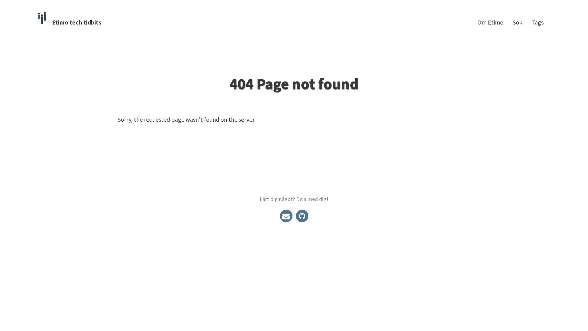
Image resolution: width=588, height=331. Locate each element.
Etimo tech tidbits (76, 22)
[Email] (287, 215)
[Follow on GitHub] (302, 215)
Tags (537, 22)
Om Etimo (490, 22)
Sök (517, 22)
